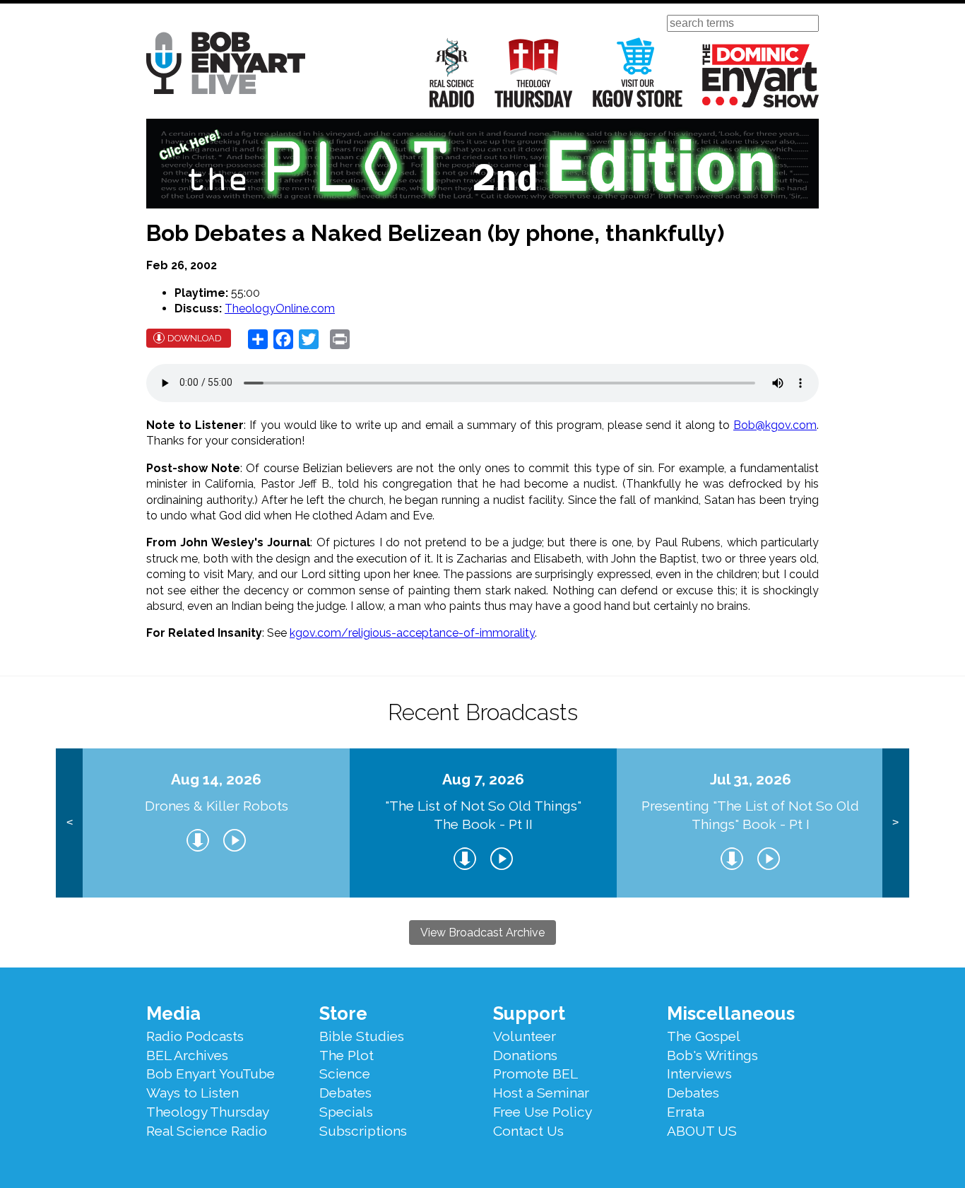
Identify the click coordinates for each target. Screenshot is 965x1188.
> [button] (895, 822)
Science (344, 1073)
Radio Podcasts (195, 1036)
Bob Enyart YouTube (210, 1073)
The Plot (346, 1055)
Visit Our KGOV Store (637, 72)
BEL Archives (187, 1055)
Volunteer (524, 1036)
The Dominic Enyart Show (760, 75)
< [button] (69, 822)
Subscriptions (363, 1131)
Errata (685, 1111)
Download (194, 338)
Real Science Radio (452, 72)
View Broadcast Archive (482, 932)
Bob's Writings (712, 1055)
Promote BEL (535, 1073)
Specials (346, 1111)
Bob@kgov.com (775, 425)
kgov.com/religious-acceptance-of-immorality (412, 633)
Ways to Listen (192, 1092)
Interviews (699, 1073)
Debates (345, 1092)
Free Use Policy (542, 1111)
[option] (216, 823)
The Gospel (703, 1036)
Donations (525, 1055)
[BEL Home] (225, 65)
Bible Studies (361, 1036)
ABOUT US (702, 1131)
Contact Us (528, 1131)
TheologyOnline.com (280, 308)
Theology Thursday (534, 72)
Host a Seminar (541, 1092)
